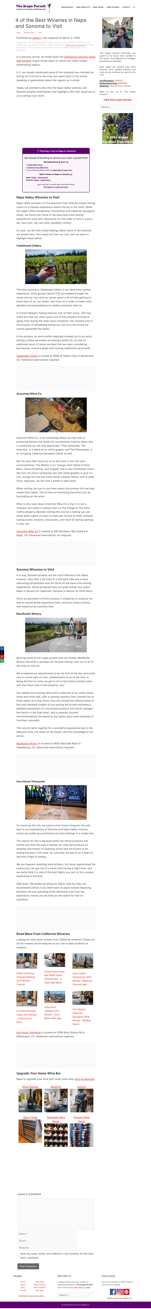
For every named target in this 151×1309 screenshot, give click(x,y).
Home (22, 1282)
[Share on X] (2, 652)
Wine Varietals (40, 1285)
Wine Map (40, 1282)
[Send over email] (2, 661)
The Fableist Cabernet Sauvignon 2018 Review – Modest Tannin (81, 1016)
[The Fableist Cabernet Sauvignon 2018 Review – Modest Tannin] (82, 1002)
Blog (23, 1287)
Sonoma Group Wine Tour (37, 167)
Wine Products (83, 7)
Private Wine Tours (35, 165)
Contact (126, 7)
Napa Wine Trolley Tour (62, 170)
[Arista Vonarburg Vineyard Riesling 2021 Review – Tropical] (26, 966)
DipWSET (119, 80)
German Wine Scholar (120, 86)
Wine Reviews (67, 7)
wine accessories (84, 1079)
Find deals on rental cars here (56, 187)
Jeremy (36, 37)
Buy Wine (40, 1290)
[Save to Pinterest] (2, 657)
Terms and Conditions (75, 45)
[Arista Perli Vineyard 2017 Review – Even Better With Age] (54, 1000)
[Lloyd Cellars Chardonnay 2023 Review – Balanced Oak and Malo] (82, 966)
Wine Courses (113, 7)
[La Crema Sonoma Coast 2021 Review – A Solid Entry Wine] (26, 1004)
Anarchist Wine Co (27, 531)
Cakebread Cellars (27, 355)
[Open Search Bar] (134, 7)
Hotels (33, 177)
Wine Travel (98, 7)
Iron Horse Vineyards (28, 1032)
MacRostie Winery (26, 743)
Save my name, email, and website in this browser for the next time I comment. (56, 1255)
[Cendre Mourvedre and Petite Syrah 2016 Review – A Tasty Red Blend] (54, 965)
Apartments (43, 177)
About (22, 1285)
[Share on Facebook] (2, 648)
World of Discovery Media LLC (119, 1298)
